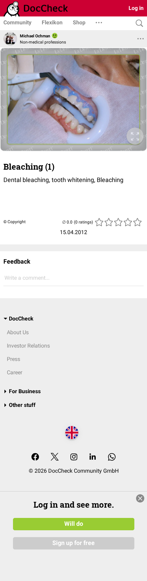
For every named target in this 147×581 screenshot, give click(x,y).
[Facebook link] (35, 457)
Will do (73, 523)
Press (13, 359)
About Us (18, 332)
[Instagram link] (74, 457)
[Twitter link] (55, 457)
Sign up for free (73, 543)
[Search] (138, 23)
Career (14, 372)
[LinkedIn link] (92, 457)
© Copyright (14, 221)
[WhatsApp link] (112, 457)
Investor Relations (28, 345)
